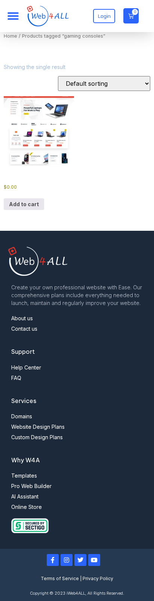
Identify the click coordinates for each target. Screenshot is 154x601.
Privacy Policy (98, 578)
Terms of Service (60, 578)
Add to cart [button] (24, 204)
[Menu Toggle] (13, 16)
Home (10, 36)
